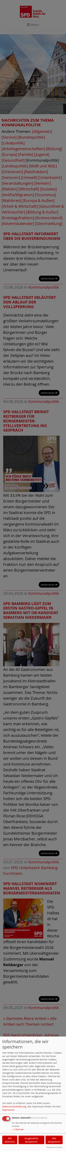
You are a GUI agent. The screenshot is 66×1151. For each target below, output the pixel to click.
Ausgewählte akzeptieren (31, 1140)
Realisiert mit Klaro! (54, 1147)
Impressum (8, 1109)
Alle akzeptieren (54, 1140)
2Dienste (18, 1129)
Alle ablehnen (10, 1140)
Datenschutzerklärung (14, 1106)
